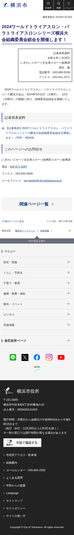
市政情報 (44, 230)
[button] (48, 5)
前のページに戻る (14, 221)
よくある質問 (14, 477)
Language (12, 493)
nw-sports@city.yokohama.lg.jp (43, 180)
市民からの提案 (15, 485)
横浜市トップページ (25, 230)
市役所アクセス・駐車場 (21, 454)
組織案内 (11, 462)
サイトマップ (14, 500)
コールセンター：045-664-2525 (25, 470)
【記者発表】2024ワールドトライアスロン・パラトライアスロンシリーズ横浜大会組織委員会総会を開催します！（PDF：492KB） (39, 133)
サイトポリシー (15, 508)
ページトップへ (37, 241)
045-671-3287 (18, 166)
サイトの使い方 (15, 515)
